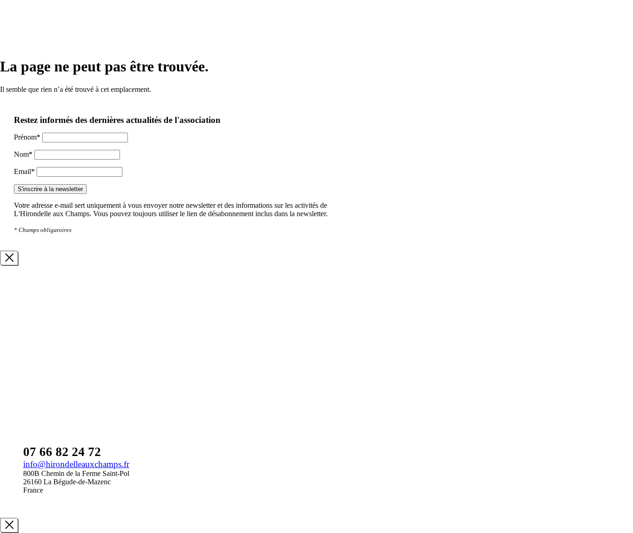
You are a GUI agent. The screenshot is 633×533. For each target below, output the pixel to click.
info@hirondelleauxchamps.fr (76, 464)
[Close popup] (9, 258)
